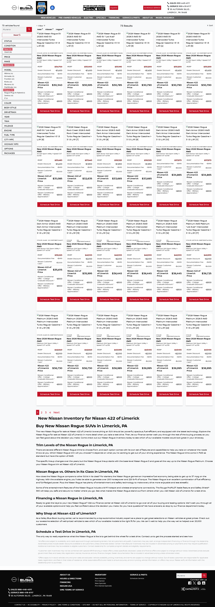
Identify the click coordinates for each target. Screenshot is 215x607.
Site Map (87, 605)
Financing (65, 582)
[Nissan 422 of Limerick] (22, 7)
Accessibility (34, 605)
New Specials (100, 583)
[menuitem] (17, 49)
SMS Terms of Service (72, 590)
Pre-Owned (99, 581)
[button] (52, 7)
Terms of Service (138, 605)
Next (57, 412)
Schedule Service (137, 578)
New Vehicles (100, 578)
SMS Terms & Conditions (69, 605)
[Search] (29, 29)
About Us (65, 575)
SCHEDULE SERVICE (152, 7)
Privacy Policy (49, 605)
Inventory (100, 575)
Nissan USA (66, 586)
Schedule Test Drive (50, 110)
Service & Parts (138, 575)
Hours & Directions (71, 578)
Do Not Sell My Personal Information (110, 605)
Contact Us (20, 605)
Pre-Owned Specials (103, 586)
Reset (16, 35)
